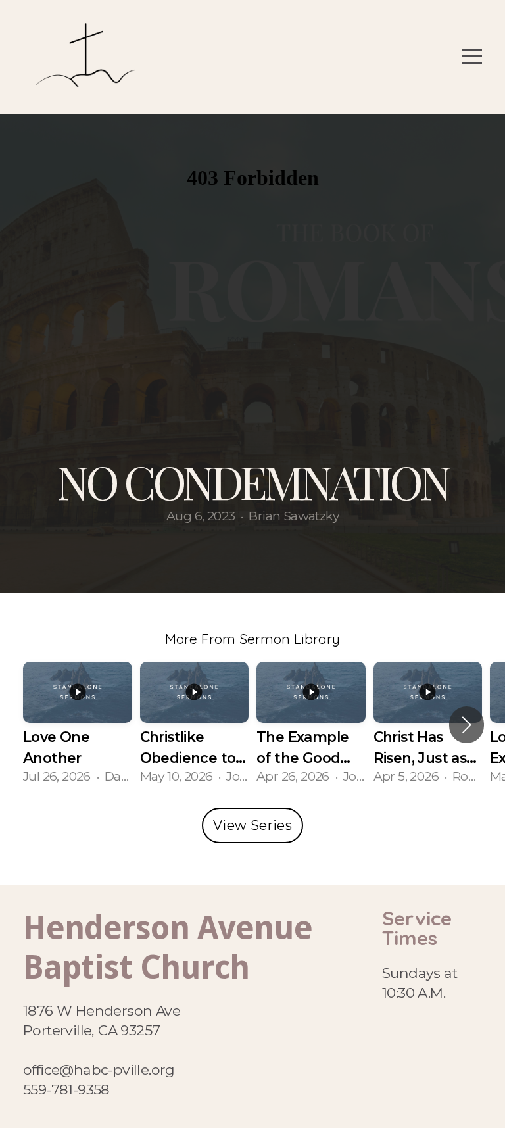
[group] (77, 725)
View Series (252, 825)
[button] (466, 724)
